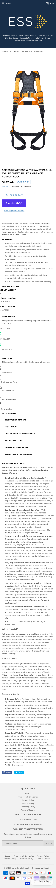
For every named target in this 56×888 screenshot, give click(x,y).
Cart (52, 3)
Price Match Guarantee (28, 797)
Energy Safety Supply (20, 868)
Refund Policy (28, 803)
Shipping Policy (28, 807)
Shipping (6, 186)
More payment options (14, 210)
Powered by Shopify (41, 868)
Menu (8, 3)
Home (5, 51)
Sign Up (48, 843)
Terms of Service (28, 810)
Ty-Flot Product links (28, 819)
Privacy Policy (28, 800)
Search (28, 793)
